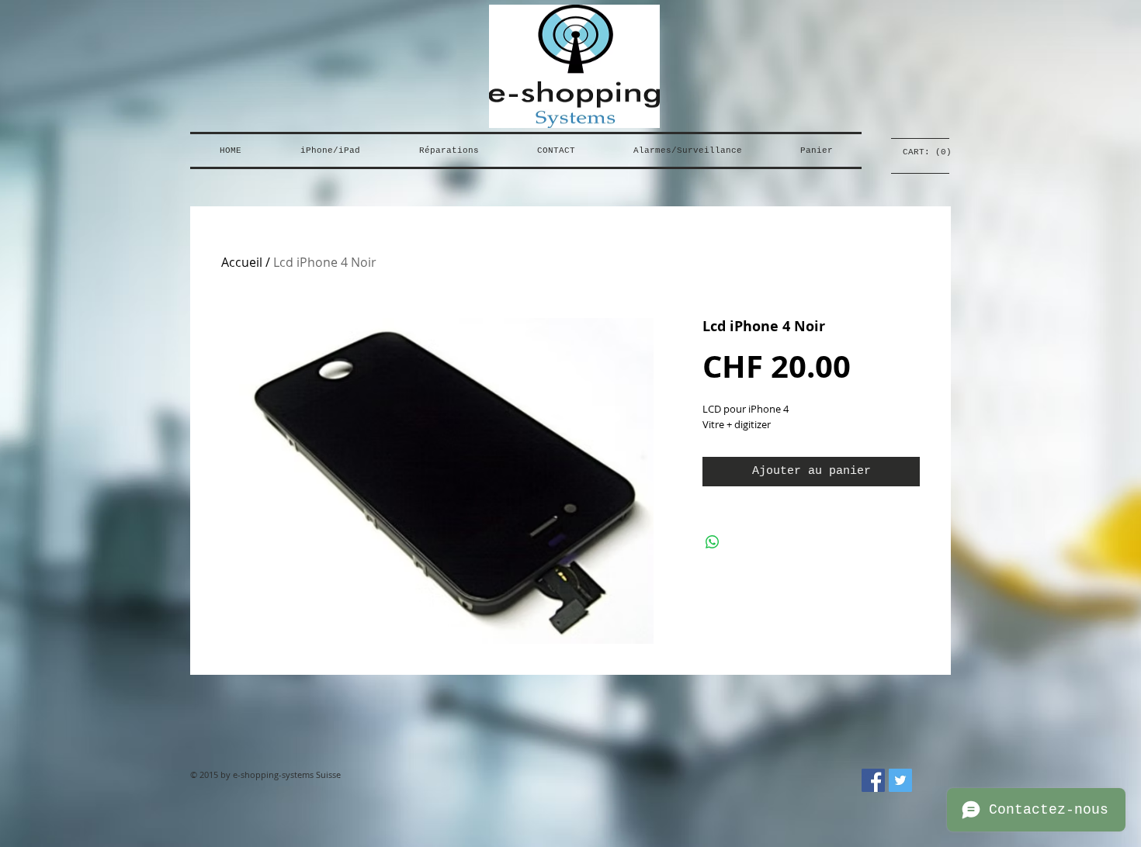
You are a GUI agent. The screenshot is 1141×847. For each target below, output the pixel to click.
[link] (920, 152)
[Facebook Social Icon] (873, 780)
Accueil (241, 262)
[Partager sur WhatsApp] (712, 542)
